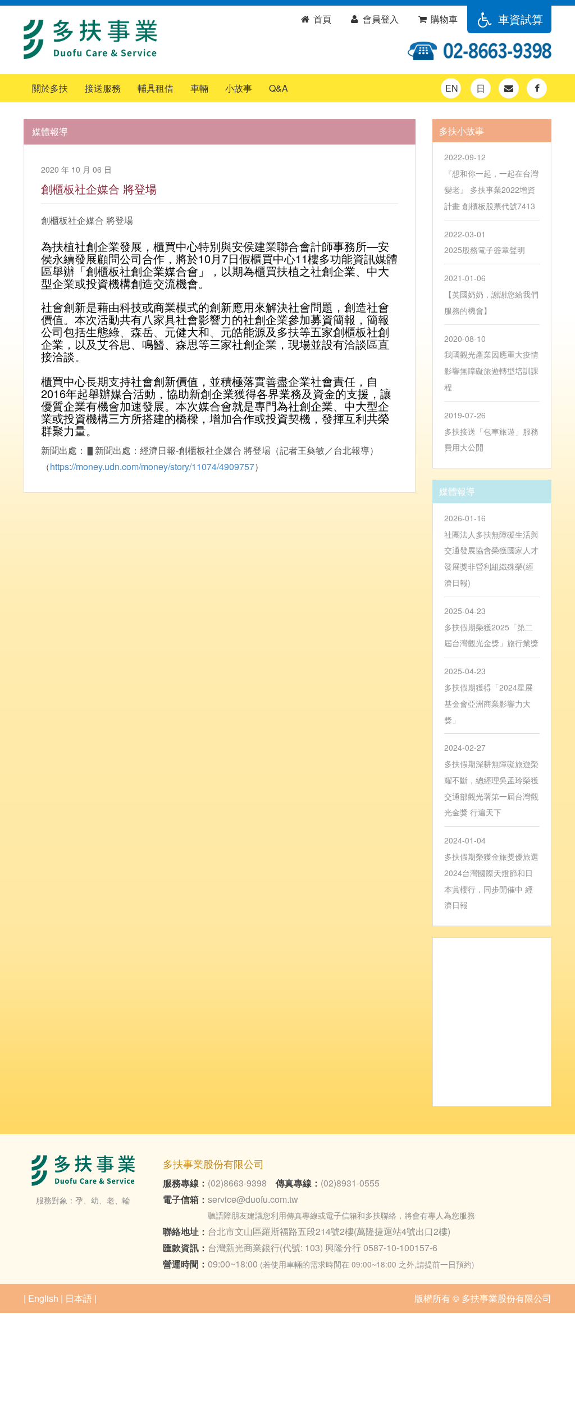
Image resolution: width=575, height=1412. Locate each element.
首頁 (321, 18)
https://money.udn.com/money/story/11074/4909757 (152, 466)
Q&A (278, 88)
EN (451, 88)
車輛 (199, 88)
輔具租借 (156, 88)
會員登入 (379, 18)
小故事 (238, 88)
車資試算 (519, 19)
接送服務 (103, 88)
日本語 (78, 1298)
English (43, 1298)
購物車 (443, 18)
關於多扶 (50, 88)
